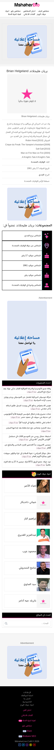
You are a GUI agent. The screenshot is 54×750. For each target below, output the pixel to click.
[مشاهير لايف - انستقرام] (27, 745)
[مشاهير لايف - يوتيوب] (34, 745)
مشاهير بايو (16, 11)
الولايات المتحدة (38, 162)
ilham (29, 731)
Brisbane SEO (29, 736)
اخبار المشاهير (29, 11)
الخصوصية (27, 702)
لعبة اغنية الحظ (14, 14)
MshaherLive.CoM (23, 741)
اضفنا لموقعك (27, 696)
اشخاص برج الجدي (32, 236)
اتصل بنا (27, 699)
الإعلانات (27, 692)
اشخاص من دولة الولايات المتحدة (26, 246)
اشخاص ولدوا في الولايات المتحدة (26, 285)
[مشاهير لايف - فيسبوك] (19, 745)
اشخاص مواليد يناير (32, 275)
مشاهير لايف (43, 11)
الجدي (41, 175)
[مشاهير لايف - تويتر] (23, 745)
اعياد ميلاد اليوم (27, 705)
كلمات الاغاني (29, 14)
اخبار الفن (27, 710)
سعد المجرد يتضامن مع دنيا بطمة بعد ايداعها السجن (28, 428)
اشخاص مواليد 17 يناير (31, 256)
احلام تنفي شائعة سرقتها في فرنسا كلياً (35, 423)
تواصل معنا (25, 44)
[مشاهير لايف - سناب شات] (30, 745)
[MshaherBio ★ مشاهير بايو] (27, 5)
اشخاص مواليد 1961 (32, 265)
